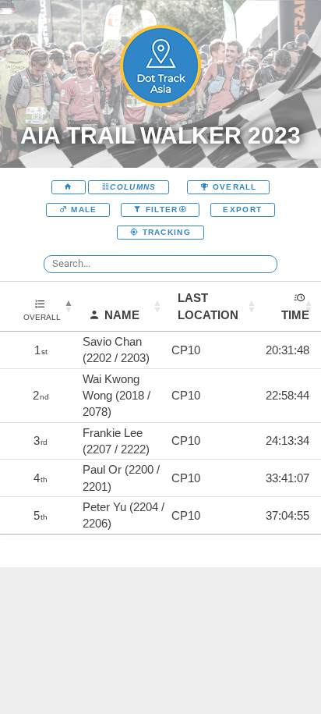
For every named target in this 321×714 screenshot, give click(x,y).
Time (295, 314)
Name (121, 314)
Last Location (208, 306)
